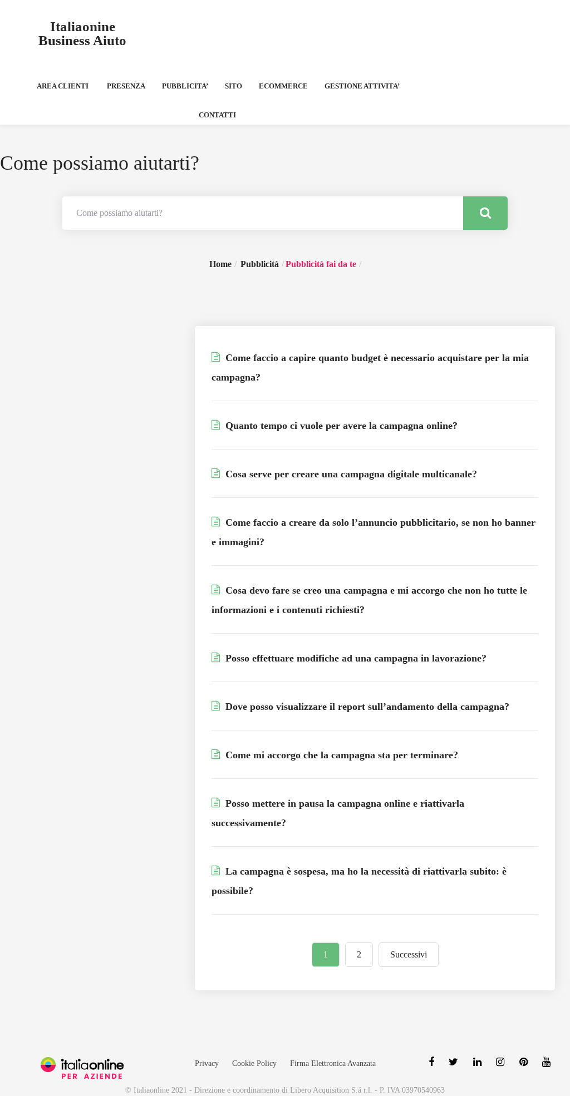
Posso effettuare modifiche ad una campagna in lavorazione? (355, 658)
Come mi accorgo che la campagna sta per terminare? (340, 755)
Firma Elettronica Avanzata (333, 1063)
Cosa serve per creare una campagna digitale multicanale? (350, 474)
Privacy (207, 1063)
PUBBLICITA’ (185, 86)
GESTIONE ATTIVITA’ (362, 86)
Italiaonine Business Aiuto (82, 33)
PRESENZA (126, 86)
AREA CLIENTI (63, 86)
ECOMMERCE (283, 86)
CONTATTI (217, 115)
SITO (233, 86)
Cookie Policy (254, 1063)
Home (220, 264)
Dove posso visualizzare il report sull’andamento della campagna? (366, 706)
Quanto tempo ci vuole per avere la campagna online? (340, 425)
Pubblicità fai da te (321, 264)
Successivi (408, 954)
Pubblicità (259, 264)
